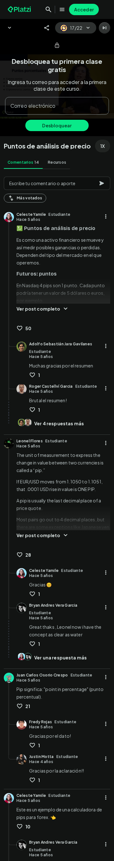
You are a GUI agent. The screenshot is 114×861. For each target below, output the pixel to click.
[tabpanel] (57, 517)
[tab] (23, 162)
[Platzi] (20, 9)
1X (102, 146)
